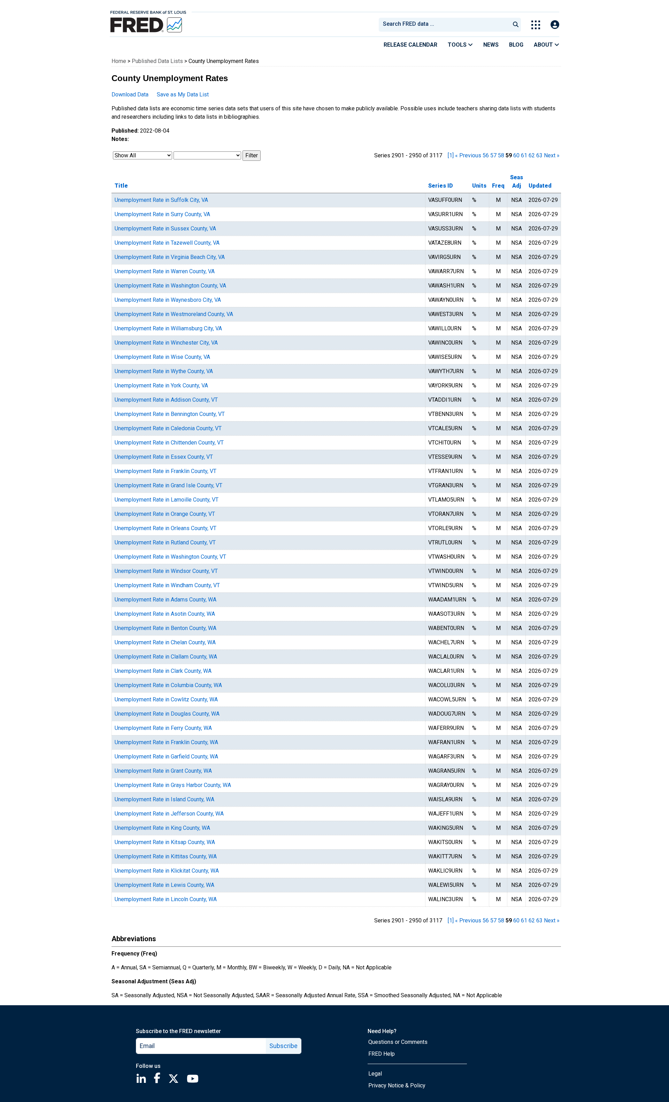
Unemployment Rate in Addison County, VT (166, 399)
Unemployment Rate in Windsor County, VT (166, 571)
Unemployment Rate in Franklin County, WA (166, 742)
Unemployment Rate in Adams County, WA (165, 599)
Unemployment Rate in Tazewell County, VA (167, 242)
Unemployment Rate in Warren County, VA (165, 271)
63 (539, 155)
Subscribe (283, 1045)
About (544, 44)
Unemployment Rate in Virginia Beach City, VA (170, 257)
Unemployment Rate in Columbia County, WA (168, 685)
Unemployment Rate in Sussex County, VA (165, 228)
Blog (516, 44)
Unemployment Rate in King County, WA (162, 828)
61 (524, 155)
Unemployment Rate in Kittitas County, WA (166, 856)
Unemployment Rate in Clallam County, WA (166, 656)
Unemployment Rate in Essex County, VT (164, 457)
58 (501, 155)
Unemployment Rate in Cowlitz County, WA (166, 699)
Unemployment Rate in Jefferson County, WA (169, 813)
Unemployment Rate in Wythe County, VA (164, 371)
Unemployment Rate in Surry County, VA (162, 214)
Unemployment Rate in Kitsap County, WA (165, 842)
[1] (451, 155)
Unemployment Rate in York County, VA (161, 385)
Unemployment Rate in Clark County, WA (163, 671)
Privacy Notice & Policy (396, 1085)
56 (486, 155)
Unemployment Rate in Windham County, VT (167, 585)
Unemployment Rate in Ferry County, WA (163, 728)
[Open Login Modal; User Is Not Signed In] (555, 25)
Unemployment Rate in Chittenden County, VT (169, 442)
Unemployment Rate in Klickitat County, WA (167, 870)
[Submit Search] (515, 25)
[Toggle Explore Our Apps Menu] (535, 25)
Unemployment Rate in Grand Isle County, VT (168, 485)
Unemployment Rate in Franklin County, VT (165, 471)
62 (532, 155)
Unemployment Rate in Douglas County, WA (167, 713)
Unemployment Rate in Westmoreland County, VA (174, 314)
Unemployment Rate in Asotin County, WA (165, 614)
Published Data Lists (157, 61)
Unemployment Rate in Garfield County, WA (166, 756)
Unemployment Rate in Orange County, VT (165, 514)
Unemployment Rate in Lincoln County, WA (166, 899)
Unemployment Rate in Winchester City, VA (166, 342)
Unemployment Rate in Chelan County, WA (165, 642)
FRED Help (381, 1053)
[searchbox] (446, 25)
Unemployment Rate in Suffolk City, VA (161, 200)
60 (516, 155)
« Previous (468, 155)
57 (493, 155)
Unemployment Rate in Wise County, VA (162, 357)
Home (119, 61)
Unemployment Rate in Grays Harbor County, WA (173, 785)
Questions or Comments (398, 1042)
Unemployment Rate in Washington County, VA (170, 285)
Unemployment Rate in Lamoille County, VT (166, 499)
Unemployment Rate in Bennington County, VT (170, 414)
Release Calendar (410, 44)
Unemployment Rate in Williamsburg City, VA (168, 328)
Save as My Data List (183, 94)
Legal (375, 1073)
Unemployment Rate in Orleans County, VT (165, 528)
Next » (552, 155)
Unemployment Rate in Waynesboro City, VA (168, 300)
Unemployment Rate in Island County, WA (164, 799)
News (491, 44)
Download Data (130, 94)
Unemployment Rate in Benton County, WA (165, 628)
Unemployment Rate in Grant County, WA (163, 771)
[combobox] (444, 25)
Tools (458, 44)
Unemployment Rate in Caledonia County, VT (168, 428)
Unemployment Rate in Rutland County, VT (165, 542)
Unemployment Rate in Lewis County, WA (164, 885)
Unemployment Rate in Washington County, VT (170, 556)
